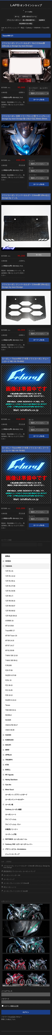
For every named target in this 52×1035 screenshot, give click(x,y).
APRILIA (8, 755)
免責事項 (42, 20)
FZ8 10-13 (8, 695)
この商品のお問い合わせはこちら (12, 97)
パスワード (5, 999)
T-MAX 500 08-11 (11, 660)
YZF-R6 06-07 (10, 606)
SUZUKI (8, 735)
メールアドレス (6, 991)
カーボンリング (9, 879)
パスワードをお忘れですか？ (11, 1017)
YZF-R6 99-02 (10, 611)
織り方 (31, 168)
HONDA (8, 561)
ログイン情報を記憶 (11, 1006)
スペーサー (33, 175)
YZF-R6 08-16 (10, 601)
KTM (7, 765)
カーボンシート (10, 814)
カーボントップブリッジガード (16, 795)
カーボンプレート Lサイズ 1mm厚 (16, 891)
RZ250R (8, 720)
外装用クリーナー (11, 829)
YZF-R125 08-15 (11, 616)
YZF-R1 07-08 (10, 586)
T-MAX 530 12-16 (11, 655)
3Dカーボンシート (10, 887)
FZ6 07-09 (8, 670)
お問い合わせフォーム (29, 16)
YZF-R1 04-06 (10, 591)
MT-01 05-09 (9, 650)
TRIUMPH (8, 760)
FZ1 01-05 (8, 690)
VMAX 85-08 (9, 730)
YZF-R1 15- (9, 571)
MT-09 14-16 (9, 640)
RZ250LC (8, 715)
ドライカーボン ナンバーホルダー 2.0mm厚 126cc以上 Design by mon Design (27, 866)
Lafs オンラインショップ (26, 5)
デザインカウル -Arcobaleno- (15, 849)
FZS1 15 (8, 680)
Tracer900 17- (10, 631)
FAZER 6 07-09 (10, 675)
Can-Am (8, 785)
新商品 (7, 556)
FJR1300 (8, 665)
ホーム (17, 16)
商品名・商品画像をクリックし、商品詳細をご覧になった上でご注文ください (13, 104)
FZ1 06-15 (8, 685)
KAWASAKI (9, 740)
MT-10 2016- (9, 626)
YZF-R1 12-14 (10, 576)
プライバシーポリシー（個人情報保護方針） (21, 20)
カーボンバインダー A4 (12, 875)
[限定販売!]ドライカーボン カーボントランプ (19, 871)
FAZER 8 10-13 (10, 700)
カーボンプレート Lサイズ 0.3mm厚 (16, 883)
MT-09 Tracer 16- (11, 636)
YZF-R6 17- (9, 596)
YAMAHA (8, 566)
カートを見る (27, 11)
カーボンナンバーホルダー (14, 799)
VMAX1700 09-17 (11, 725)
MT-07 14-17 (9, 646)
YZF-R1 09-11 (10, 581)
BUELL (8, 770)
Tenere (7, 705)
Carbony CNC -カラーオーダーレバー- (19, 844)
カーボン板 (9, 804)
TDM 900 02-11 (10, 710)
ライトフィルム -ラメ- (13, 824)
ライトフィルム (10, 819)
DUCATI (8, 745)
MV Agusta (9, 775)
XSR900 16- (9, 621)
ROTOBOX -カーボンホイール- (16, 839)
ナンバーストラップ (12, 854)
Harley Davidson (11, 780)
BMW (7, 750)
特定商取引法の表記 (25, 23)
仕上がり (32, 161)
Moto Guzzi (9, 789)
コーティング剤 (10, 834)
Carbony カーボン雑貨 (13, 809)
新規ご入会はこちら (8, 1019)
